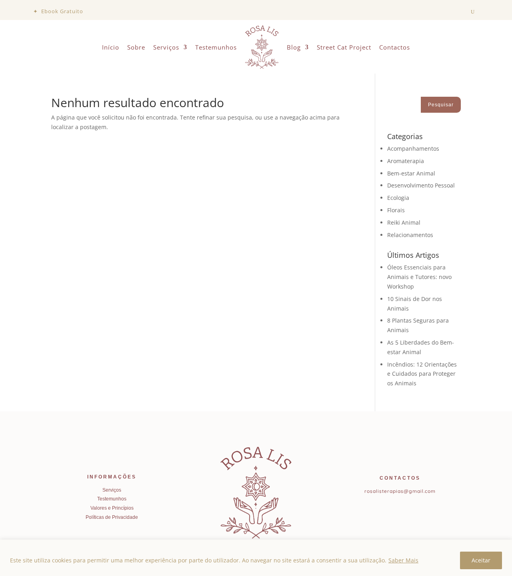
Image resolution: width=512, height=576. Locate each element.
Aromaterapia (405, 161)
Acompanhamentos (413, 148)
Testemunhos (216, 47)
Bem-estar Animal (411, 173)
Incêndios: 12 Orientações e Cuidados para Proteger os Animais (422, 374)
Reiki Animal (403, 222)
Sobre (136, 47)
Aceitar (481, 560)
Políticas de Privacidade (112, 517)
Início (110, 47)
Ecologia (398, 197)
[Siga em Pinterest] (407, 508)
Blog (294, 47)
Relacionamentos (410, 235)
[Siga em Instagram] (394, 508)
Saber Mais (403, 560)
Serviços (166, 47)
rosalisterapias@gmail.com (400, 491)
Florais (396, 210)
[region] (256, 558)
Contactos (394, 47)
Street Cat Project (344, 47)
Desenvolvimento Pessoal (421, 185)
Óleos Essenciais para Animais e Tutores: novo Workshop (419, 276)
